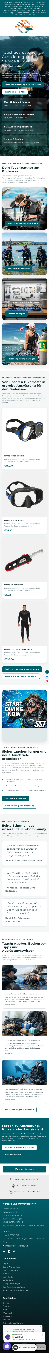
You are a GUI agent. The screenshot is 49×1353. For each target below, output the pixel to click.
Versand (6, 1320)
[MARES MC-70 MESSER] (24, 559)
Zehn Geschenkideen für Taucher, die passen (22, 1040)
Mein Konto (8, 1277)
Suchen (6, 1303)
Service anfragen (16, 313)
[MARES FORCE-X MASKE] (24, 430)
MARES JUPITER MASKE (14, 520)
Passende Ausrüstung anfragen (21, 676)
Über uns (7, 1306)
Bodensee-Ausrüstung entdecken (22, 669)
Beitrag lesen (10, 1005)
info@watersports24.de (17, 1246)
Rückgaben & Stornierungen (15, 1290)
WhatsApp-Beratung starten (19, 1147)
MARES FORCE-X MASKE (14, 456)
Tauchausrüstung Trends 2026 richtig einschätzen (24, 1089)
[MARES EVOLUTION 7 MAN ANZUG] (24, 623)
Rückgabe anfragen (11, 1283)
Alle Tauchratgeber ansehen (19, 1109)
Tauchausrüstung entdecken (23, 223)
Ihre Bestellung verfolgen (14, 1287)
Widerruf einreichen (24, 1169)
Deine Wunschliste (11, 1267)
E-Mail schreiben (13, 1154)
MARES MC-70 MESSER (13, 585)
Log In (5, 1263)
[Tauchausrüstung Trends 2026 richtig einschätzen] (24, 1072)
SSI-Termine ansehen (19, 268)
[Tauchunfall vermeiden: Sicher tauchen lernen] (24, 977)
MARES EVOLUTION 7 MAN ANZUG (18, 649)
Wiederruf (7, 1313)
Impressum (8, 1316)
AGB (5, 1310)
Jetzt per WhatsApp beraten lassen (23, 85)
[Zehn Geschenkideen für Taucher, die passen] (24, 1023)
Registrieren (8, 1280)
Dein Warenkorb (10, 1270)
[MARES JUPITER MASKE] (24, 494)
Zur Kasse (7, 1274)
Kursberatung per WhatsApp (19, 806)
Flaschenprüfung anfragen (22, 359)
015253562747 (12, 1235)
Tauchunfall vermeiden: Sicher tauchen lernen (23, 994)
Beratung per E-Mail (15, 92)
